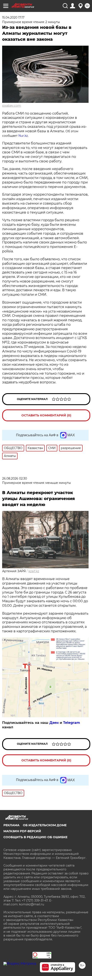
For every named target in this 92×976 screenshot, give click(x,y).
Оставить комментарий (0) (46, 415)
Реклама (11, 825)
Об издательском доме (45, 825)
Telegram (71, 723)
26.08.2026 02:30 (14, 478)
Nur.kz (23, 136)
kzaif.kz (33, 571)
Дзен (54, 723)
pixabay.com (11, 106)
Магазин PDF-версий (22, 831)
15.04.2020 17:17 (13, 17)
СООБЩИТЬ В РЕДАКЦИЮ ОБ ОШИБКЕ (35, 837)
